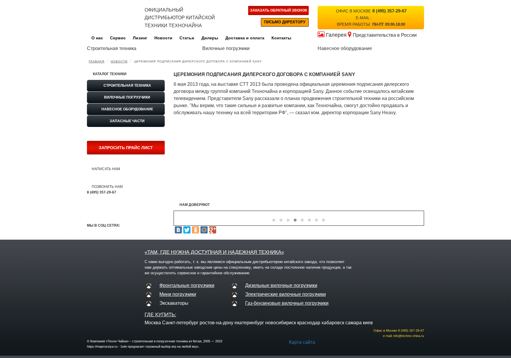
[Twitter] (186, 229)
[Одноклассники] (195, 229)
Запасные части (127, 121)
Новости (163, 38)
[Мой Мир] (204, 229)
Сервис (118, 38)
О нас (97, 38)
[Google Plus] (212, 229)
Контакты (281, 38)
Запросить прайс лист (126, 147)
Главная (96, 61)
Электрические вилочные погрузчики (285, 294)
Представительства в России (385, 35)
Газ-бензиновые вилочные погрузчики (287, 303)
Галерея (336, 35)
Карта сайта (302, 342)
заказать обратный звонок (278, 10)
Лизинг (140, 38)
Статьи (187, 38)
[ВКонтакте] (178, 229)
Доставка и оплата (244, 38)
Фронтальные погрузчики (186, 285)
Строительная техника (127, 85)
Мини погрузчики (177, 294)
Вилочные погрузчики (127, 97)
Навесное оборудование (127, 109)
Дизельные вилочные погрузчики (281, 285)
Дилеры (209, 38)
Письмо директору (284, 22)
